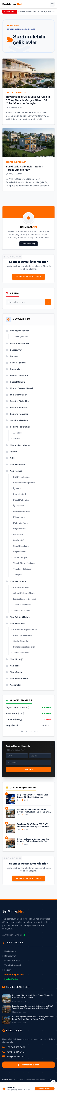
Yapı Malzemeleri (12, 965)
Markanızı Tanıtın (30, 1064)
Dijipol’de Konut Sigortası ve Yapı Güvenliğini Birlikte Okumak (32, 796)
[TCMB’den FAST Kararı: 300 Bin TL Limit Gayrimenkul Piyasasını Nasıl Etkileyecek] (10, 828)
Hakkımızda (10, 951)
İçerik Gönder (11, 979)
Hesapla (29, 769)
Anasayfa (14, 25)
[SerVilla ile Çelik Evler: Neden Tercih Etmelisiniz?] (28, 142)
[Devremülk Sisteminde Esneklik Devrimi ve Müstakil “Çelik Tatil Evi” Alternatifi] (10, 813)
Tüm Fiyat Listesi (27, 731)
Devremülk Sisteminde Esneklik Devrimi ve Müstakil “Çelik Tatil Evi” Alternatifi (33, 810)
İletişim (7, 970)
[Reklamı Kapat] (53, 1082)
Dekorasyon (10, 956)
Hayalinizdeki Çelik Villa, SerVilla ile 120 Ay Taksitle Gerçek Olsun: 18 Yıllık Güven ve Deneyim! (28, 100)
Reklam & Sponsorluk (14, 974)
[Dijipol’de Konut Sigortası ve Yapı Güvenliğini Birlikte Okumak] (10, 799)
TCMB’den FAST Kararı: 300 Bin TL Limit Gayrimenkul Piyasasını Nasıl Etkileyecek (33, 825)
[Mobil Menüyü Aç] (52, 4)
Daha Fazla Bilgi (28, 243)
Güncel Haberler (12, 960)
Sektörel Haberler (16, 92)
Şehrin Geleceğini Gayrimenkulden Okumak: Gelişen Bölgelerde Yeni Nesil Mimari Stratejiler (33, 840)
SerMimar (12, 4)
